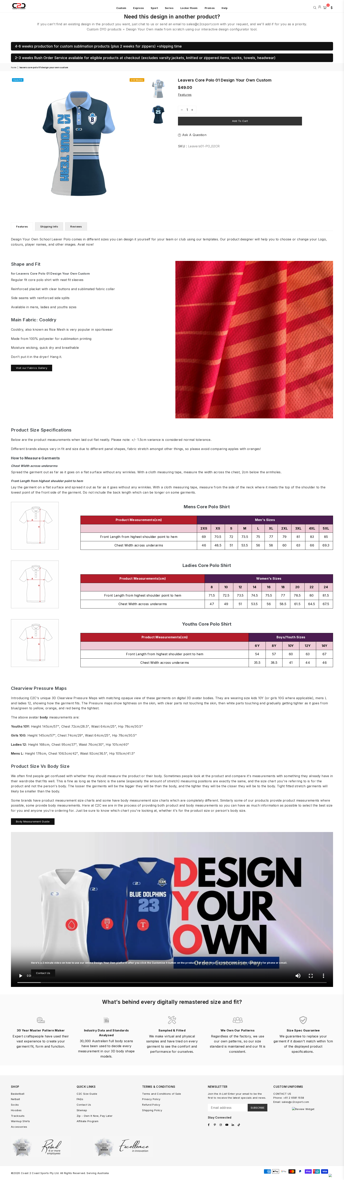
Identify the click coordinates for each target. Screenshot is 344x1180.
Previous (14, 144)
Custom (121, 8)
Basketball (17, 1093)
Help (225, 8)
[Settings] (330, 7)
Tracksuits (17, 1115)
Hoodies (16, 1110)
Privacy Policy (151, 1099)
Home (13, 67)
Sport (154, 8)
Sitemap (82, 1110)
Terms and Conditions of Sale (161, 1093)
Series (169, 8)
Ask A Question (193, 135)
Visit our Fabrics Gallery (31, 367)
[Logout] (319, 7)
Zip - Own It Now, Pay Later (95, 1115)
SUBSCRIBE (257, 1107)
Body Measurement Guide (33, 821)
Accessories (19, 1126)
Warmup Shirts (20, 1121)
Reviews (76, 226)
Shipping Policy (152, 1110)
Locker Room (189, 8)
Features (185, 95)
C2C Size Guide (87, 1093)
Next (141, 144)
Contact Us (43, 973)
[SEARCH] (315, 7)
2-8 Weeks (137, 80)
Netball (15, 1099)
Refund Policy (151, 1104)
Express (138, 8)
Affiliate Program (87, 1121)
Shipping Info (49, 226)
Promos (210, 8)
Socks (15, 1104)
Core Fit (17, 80)
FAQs (80, 1099)
